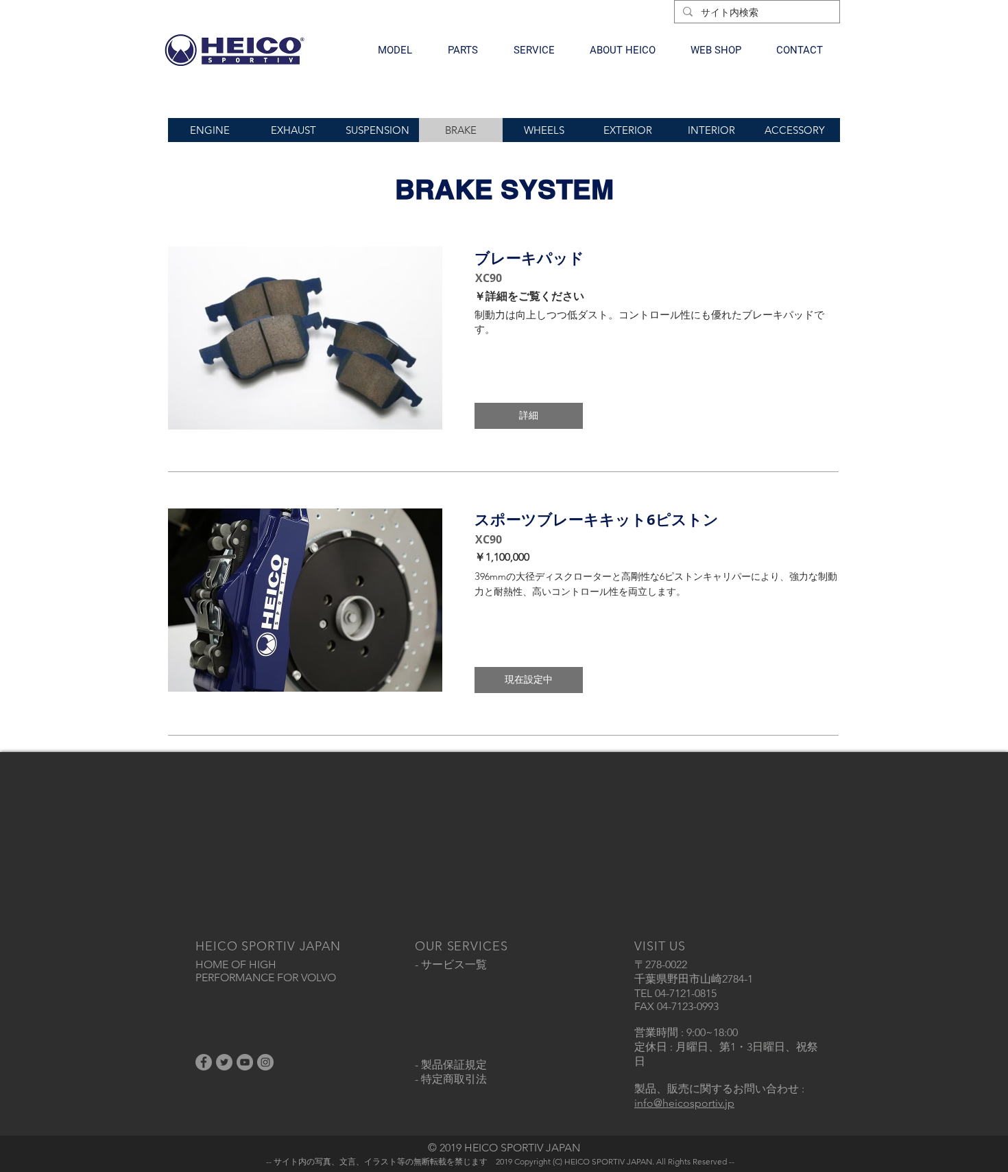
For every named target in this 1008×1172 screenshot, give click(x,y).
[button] (395, 50)
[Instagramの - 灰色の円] (265, 1062)
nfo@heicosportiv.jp (685, 1103)
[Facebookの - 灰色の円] (203, 1062)
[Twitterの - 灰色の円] (224, 1062)
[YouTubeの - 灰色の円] (245, 1062)
